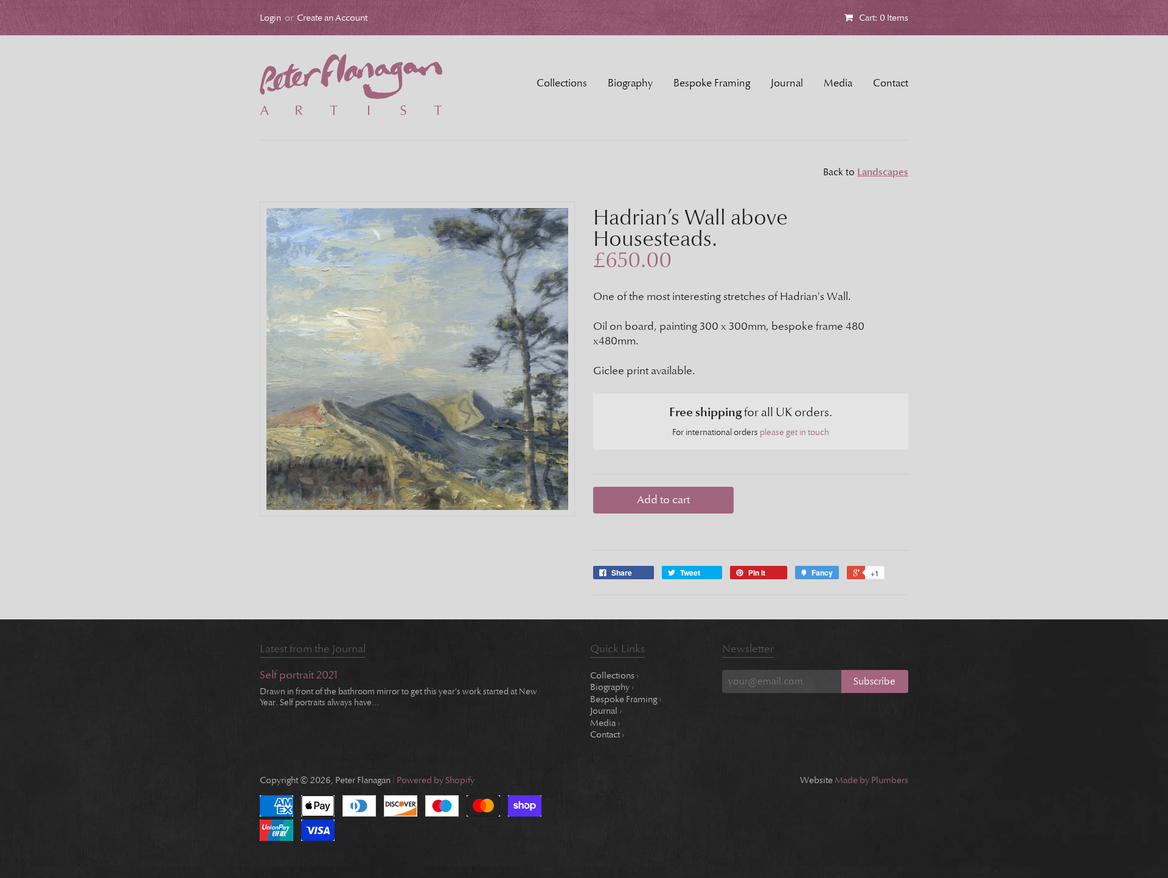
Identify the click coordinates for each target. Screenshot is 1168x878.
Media (838, 83)
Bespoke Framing (711, 83)
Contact (890, 83)
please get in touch (794, 432)
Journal (787, 83)
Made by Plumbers (871, 780)
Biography (630, 83)
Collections (562, 83)
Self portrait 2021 (299, 675)
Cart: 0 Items (883, 17)
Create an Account (332, 17)
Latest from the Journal (313, 649)
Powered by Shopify (435, 780)
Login (270, 17)
